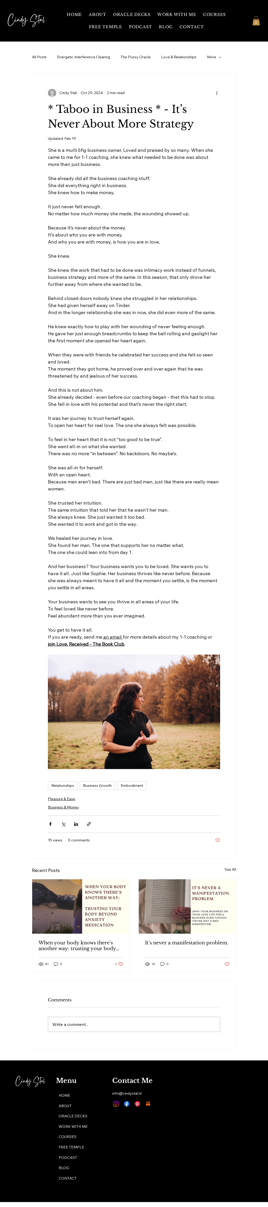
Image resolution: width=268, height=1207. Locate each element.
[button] (256, 20)
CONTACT (68, 1178)
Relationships (62, 785)
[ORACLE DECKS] (145, 1116)
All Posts (39, 57)
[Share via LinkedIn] (76, 824)
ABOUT (65, 1106)
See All (230, 869)
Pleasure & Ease (61, 798)
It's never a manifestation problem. (186, 943)
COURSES (67, 1136)
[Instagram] (116, 1103)
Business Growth (97, 785)
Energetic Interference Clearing (83, 57)
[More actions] (217, 93)
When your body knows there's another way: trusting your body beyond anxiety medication (77, 945)
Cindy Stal (26, 20)
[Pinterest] (137, 1103)
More (211, 57)
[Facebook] (126, 1103)
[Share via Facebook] (50, 824)
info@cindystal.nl (127, 1093)
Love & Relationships (179, 57)
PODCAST (68, 1157)
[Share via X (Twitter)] (63, 824)
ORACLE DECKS (73, 1116)
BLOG (64, 1167)
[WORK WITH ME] (145, 1127)
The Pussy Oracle (136, 57)
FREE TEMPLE (71, 1147)
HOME (64, 1095)
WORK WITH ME (73, 1126)
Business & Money (63, 807)
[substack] (148, 1103)
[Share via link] (88, 824)
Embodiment (132, 785)
